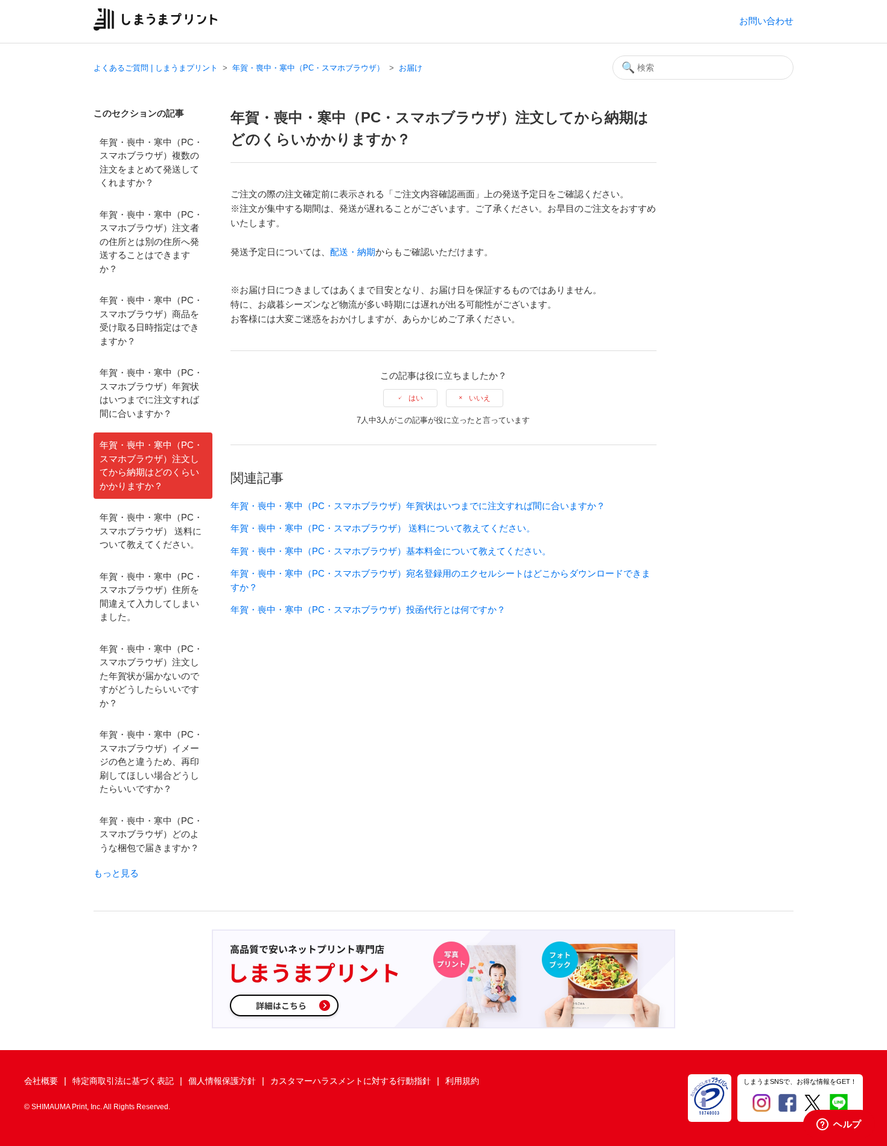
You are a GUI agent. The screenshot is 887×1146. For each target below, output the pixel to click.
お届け (410, 67)
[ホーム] (155, 27)
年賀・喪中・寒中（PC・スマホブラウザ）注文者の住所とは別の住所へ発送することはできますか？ (151, 241)
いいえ (480, 398)
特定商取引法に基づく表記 (123, 1081)
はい (416, 398)
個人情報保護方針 (222, 1081)
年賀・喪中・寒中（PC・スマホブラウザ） (308, 67)
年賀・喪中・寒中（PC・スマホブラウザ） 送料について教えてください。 (151, 530)
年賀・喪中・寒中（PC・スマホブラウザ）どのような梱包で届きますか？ (151, 834)
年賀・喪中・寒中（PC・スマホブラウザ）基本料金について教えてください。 (390, 551)
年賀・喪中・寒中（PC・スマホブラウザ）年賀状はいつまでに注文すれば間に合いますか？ (151, 393)
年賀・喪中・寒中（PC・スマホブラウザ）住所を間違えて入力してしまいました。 (151, 596)
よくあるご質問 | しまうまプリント (156, 67)
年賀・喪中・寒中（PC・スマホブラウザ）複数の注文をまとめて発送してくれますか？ (151, 162)
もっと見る (116, 873)
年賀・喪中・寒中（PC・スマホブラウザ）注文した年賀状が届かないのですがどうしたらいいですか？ (151, 676)
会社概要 (41, 1081)
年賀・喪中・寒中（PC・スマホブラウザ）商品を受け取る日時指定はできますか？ (151, 320)
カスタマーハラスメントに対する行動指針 (350, 1081)
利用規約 (462, 1081)
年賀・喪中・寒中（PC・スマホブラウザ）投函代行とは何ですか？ (368, 609)
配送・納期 (352, 252)
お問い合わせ (766, 21)
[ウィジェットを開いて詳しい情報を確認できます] (839, 1125)
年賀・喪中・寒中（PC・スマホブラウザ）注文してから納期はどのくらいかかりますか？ (151, 465)
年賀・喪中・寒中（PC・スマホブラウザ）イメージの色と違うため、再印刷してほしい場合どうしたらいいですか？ (151, 761)
